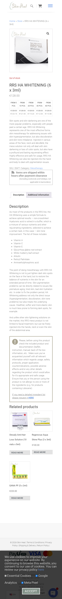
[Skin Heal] (19, 5)
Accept (31, 591)
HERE (31, 397)
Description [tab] (18, 195)
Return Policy (43, 545)
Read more (17, 452)
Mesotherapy (36, 168)
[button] (47, 33)
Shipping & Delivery (27, 545)
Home (12, 21)
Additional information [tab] (38, 195)
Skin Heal (21, 542)
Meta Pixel (30, 582)
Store (19, 21)
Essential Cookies (18, 575)
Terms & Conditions (35, 542)
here (41, 569)
